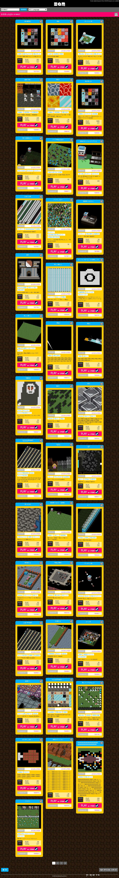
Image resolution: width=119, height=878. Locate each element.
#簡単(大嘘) (96, 715)
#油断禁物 (82, 292)
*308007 (66, 191)
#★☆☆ (58, 297)
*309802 (96, 73)
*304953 (36, 673)
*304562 (96, 810)
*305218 (66, 612)
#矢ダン (87, 596)
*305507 (66, 554)
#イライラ (88, 114)
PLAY (27, 66)
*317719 (36, 71)
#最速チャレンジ (88, 654)
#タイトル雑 (21, 713)
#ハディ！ (37, 170)
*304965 (66, 671)
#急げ (62, 418)
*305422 (96, 555)
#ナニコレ (26, 410)
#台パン (87, 416)
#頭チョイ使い (32, 287)
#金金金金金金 (30, 229)
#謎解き (20, 112)
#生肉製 (55, 54)
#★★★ (81, 416)
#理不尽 (93, 479)
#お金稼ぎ (66, 477)
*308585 (96, 133)
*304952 (66, 731)
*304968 (36, 614)
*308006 (96, 193)
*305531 (96, 438)
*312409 (66, 71)
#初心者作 (89, 234)
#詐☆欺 (81, 174)
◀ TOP (5, 870)
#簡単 (86, 537)
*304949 (36, 731)
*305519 (36, 496)
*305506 (36, 554)
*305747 (96, 315)
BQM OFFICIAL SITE (107, 870)
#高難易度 (35, 112)
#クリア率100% (22, 475)
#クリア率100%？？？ (24, 413)
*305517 (96, 496)
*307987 (66, 256)
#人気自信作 (82, 657)
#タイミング (27, 595)
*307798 (36, 307)
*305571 (66, 377)
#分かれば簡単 (22, 287)
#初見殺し (27, 112)
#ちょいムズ (89, 292)
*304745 (96, 734)
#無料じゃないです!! (29, 348)
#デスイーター (83, 294)
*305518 (66, 494)
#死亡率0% (56, 355)
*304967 (96, 613)
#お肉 (50, 54)
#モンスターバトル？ (28, 833)
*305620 (36, 369)
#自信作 (88, 715)
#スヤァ (26, 772)
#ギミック (51, 297)
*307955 (96, 251)
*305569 (96, 375)
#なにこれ (89, 54)
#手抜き (87, 479)
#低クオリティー (96, 596)
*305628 (66, 314)
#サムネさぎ (58, 477)
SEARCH (23, 9)
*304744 (66, 805)
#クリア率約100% (23, 473)
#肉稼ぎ (20, 772)
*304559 (36, 853)
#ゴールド (21, 836)
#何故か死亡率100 (53, 237)
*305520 (66, 436)
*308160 (36, 188)
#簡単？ (50, 535)
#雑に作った (36, 54)
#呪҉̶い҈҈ (63, 297)
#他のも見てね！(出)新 (55, 172)
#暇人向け (82, 54)
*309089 (36, 129)
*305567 (36, 432)
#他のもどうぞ (22, 537)
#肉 (19, 833)
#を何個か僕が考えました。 (56, 234)
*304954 (96, 674)
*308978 (66, 131)
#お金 (32, 473)
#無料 (19, 54)
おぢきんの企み (35, 50)
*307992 (36, 246)
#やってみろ (21, 170)
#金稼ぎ (38, 229)
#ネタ (19, 410)
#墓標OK (96, 234)
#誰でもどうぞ (27, 54)
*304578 (36, 793)
